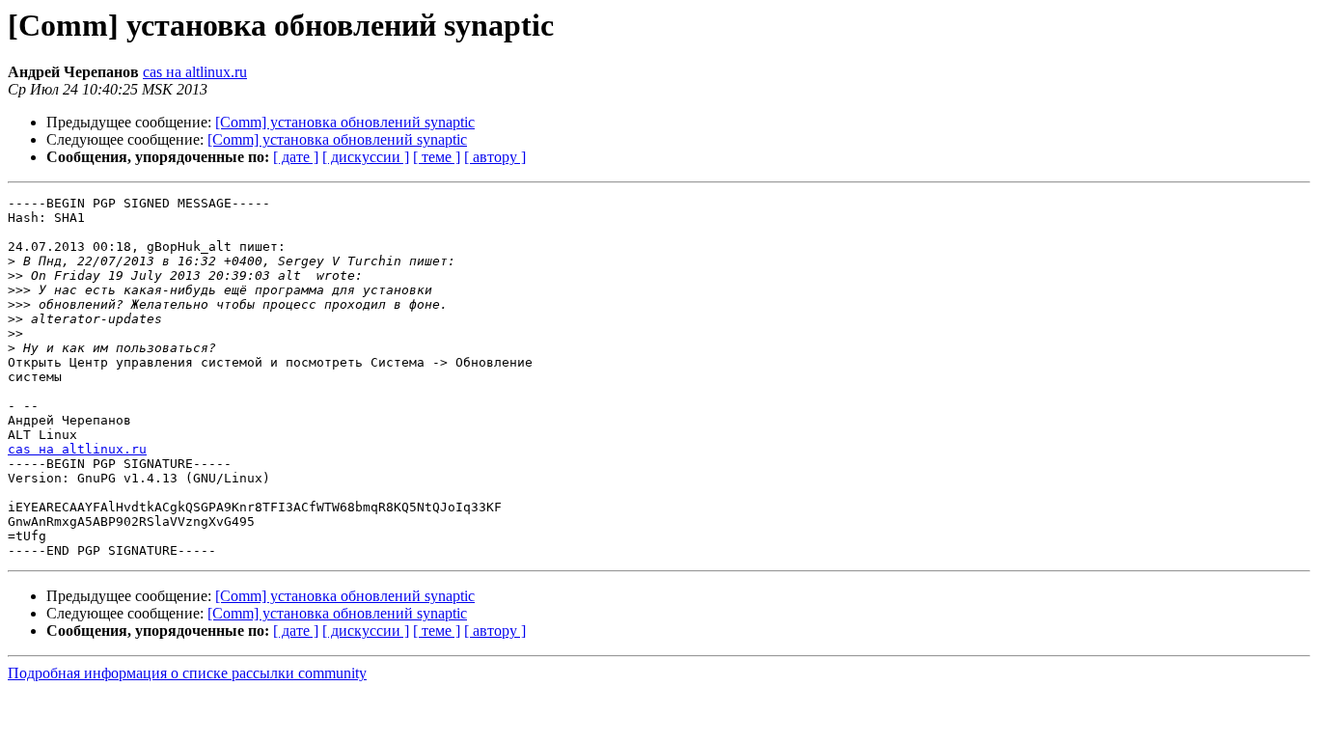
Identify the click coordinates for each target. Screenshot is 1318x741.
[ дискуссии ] (365, 157)
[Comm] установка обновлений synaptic (345, 122)
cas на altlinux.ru (195, 72)
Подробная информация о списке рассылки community (187, 673)
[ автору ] (495, 157)
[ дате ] (295, 157)
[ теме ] (436, 157)
